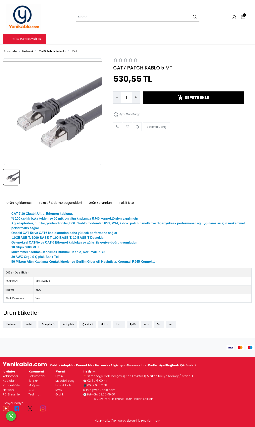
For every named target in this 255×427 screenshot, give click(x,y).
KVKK (58, 390)
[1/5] (115, 60)
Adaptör (68, 324)
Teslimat (34, 394)
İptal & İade (63, 385)
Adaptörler (10, 376)
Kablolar (9, 381)
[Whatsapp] (11, 416)
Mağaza (34, 385)
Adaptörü (48, 324)
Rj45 (133, 324)
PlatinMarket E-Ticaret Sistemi (115, 421)
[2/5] (118, 60)
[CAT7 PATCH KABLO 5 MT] (52, 111)
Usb (119, 324)
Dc (159, 324)
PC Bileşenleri (12, 394)
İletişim (33, 381)
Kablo (29, 324)
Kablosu (12, 324)
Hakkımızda (36, 376)
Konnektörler (12, 385)
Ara (146, 324)
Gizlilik (59, 394)
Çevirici (87, 324)
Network (8, 390)
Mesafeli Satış (64, 381)
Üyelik (59, 376)
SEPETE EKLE (197, 97)
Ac (171, 324)
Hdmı (104, 324)
